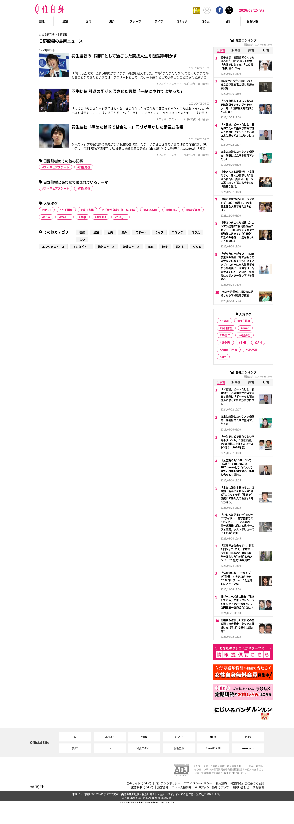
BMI (243, 342)
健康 (165, 247)
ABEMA (101, 217)
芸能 (42, 21)
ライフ (159, 21)
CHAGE (252, 350)
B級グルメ (193, 210)
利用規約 (221, 783)
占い (229, 21)
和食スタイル (144, 748)
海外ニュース (106, 247)
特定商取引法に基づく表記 (247, 783)
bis (109, 748)
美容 (151, 247)
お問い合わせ (240, 787)
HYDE (47, 210)
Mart (248, 736)
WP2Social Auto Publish (132, 802)
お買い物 (252, 21)
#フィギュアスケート (169, 84)
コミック (182, 21)
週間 (251, 50)
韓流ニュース (131, 247)
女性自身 (179, 748)
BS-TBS (65, 217)
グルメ (197, 247)
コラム (205, 21)
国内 (88, 21)
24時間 (236, 50)
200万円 (121, 217)
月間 (266, 50)
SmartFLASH (213, 748)
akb (223, 357)
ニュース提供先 (181, 787)
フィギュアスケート (56, 167)
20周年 (225, 335)
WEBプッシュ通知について (212, 787)
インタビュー (81, 247)
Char (47, 217)
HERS (213, 736)
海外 (112, 21)
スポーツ (135, 21)
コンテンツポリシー (167, 783)
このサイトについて (139, 783)
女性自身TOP (47, 34)
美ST (75, 748)
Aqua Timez (229, 350)
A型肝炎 (245, 335)
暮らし (180, 247)
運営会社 (162, 787)
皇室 (65, 21)
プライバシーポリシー (198, 783)
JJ (75, 736)
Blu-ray (172, 210)
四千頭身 (67, 210)
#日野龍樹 (203, 84)
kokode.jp (248, 748)
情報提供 (258, 787)
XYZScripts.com (166, 802)
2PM (259, 342)
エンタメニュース (53, 247)
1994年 (226, 342)
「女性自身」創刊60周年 (119, 210)
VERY (144, 736)
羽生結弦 (84, 167)
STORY (179, 736)
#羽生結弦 (190, 84)
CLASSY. (109, 736)
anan (246, 328)
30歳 (83, 217)
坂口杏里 (88, 210)
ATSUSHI (151, 210)
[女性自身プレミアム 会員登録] (196, 10)
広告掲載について (142, 787)
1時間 (221, 50)
